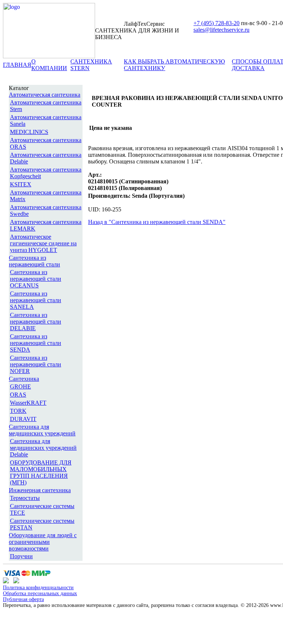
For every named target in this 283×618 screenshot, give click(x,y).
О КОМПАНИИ (49, 64)
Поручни (21, 556)
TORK (18, 411)
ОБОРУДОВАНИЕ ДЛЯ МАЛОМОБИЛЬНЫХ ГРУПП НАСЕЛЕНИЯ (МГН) (40, 472)
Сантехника (24, 379)
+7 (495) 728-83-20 (216, 23)
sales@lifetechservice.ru (221, 30)
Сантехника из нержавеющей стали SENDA (35, 343)
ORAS (18, 394)
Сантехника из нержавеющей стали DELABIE (35, 321)
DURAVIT (23, 419)
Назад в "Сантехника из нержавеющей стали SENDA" (157, 222)
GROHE (20, 386)
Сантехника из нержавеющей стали (34, 261)
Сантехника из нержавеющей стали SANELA (35, 300)
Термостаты (25, 498)
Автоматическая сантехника (44, 95)
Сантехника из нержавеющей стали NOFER (35, 364)
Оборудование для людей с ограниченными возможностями (43, 542)
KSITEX (20, 184)
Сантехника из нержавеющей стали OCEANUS (35, 279)
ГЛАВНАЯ (17, 65)
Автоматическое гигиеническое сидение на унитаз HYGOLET (43, 243)
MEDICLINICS (29, 132)
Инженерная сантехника (40, 490)
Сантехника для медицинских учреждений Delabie (43, 448)
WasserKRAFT (28, 403)
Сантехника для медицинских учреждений (42, 430)
